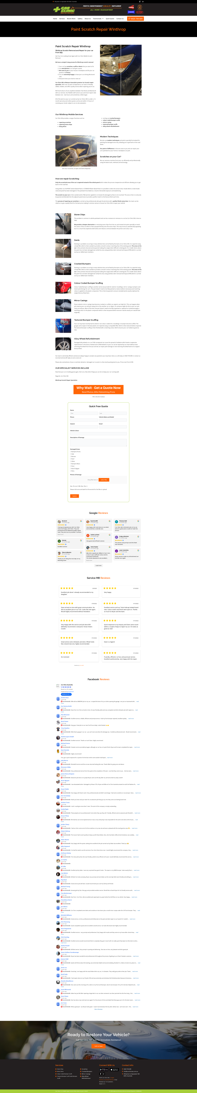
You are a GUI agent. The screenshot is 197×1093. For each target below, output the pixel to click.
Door (72, 466)
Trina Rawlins (65, 728)
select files (104, 480)
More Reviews (98, 1009)
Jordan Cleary (65, 824)
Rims (72, 471)
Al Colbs (63, 866)
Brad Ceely (64, 974)
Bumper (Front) (75, 451)
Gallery (80, 19)
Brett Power (64, 721)
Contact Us (120, 19)
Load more (98, 565)
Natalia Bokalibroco (67, 981)
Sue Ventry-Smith (66, 706)
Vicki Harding (65, 937)
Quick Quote (110, 19)
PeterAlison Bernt (66, 900)
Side (72, 454)
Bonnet (73, 456)
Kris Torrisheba (65, 796)
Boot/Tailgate (75, 468)
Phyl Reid (64, 880)
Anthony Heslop (66, 853)
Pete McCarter (65, 715)
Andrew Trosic (65, 802)
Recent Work (71, 19)
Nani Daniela (65, 750)
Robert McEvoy (65, 831)
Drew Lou (64, 967)
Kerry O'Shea (65, 816)
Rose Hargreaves (66, 928)
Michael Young (65, 886)
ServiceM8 (81, 665)
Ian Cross (64, 1003)
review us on (65, 694)
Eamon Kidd (64, 959)
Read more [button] (60, 534)
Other (73, 461)
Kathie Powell (65, 946)
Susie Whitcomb (66, 989)
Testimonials (97, 19)
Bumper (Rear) (75, 464)
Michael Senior (65, 743)
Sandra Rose (65, 697)
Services (62, 19)
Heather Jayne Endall (67, 737)
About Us (88, 19)
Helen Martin (65, 840)
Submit (74, 496)
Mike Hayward (65, 846)
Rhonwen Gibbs (66, 767)
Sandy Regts (64, 809)
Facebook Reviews (109, 1079)
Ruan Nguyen (65, 780)
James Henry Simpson (67, 774)
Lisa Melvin (64, 873)
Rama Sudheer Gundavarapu (70, 952)
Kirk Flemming (65, 922)
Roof (72, 459)
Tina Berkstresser (66, 893)
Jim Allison (64, 906)
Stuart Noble (65, 789)
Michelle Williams (66, 915)
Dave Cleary (64, 996)
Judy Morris (64, 760)
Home (55, 19)
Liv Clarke (64, 860)
